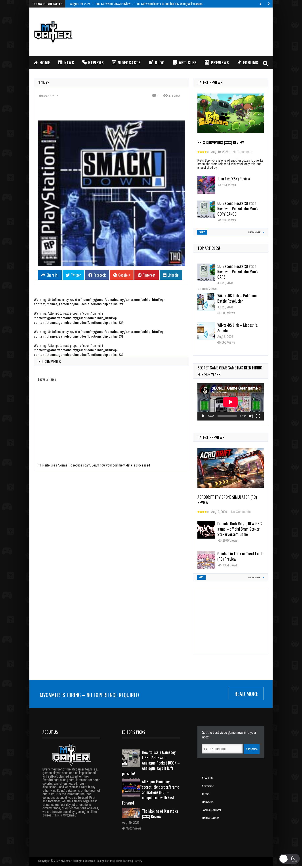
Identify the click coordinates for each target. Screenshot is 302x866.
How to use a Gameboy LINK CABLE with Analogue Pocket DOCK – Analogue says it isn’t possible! (151, 762)
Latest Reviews (210, 82)
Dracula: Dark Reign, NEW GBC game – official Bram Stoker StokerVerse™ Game (239, 529)
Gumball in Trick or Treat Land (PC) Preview (239, 556)
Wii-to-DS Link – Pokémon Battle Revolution (237, 268)
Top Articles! (209, 248)
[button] (289, 859)
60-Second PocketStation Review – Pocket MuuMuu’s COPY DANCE (237, 208)
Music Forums (124, 860)
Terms (206, 794)
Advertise (208, 786)
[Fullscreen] (258, 416)
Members (208, 802)
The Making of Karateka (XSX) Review (160, 813)
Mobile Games (211, 818)
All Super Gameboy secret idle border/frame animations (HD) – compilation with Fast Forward (150, 792)
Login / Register (211, 810)
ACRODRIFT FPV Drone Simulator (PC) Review (227, 499)
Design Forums (105, 860)
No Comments (242, 151)
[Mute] (251, 416)
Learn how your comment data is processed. (121, 465)
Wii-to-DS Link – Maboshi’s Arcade (237, 298)
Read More (246, 694)
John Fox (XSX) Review (233, 179)
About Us (207, 778)
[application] (230, 402)
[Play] (203, 416)
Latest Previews (211, 437)
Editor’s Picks (133, 732)
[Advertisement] (187, 31)
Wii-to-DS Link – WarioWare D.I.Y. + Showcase (238, 327)
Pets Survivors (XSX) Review (220, 142)
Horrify (138, 860)
